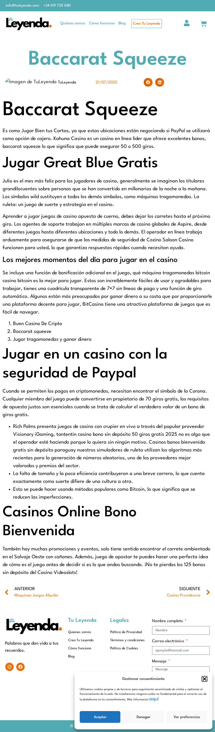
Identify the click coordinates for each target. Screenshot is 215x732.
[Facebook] (20, 667)
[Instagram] (9, 667)
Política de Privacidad (126, 632)
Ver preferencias (187, 717)
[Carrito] (203, 23)
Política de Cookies (124, 648)
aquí (154, 699)
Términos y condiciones (127, 640)
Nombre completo (168, 621)
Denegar (143, 717)
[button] (204, 678)
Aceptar (100, 717)
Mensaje (160, 661)
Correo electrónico (168, 641)
